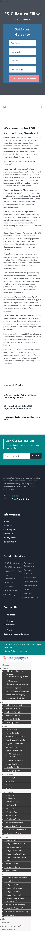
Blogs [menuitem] (4, 919)
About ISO (9, 582)
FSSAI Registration (13, 567)
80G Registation (31, 581)
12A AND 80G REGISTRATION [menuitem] (15, 736)
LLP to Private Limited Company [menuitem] (17, 911)
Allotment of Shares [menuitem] (13, 867)
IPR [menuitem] (3, 702)
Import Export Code (13, 571)
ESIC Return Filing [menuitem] (12, 805)
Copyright (28, 589)
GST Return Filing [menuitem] (11, 812)
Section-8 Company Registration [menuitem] (17, 691)
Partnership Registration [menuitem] (14, 688)
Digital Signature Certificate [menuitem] (15, 740)
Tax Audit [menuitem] (12, 756)
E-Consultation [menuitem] (7, 774)
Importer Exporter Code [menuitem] (14, 750)
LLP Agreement (31, 597)
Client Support (9, 529)
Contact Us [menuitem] (6, 923)
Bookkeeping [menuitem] (10, 798)
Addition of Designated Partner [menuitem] (16, 877)
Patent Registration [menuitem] (12, 722)
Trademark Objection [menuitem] (13, 708)
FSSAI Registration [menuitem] (8, 929)
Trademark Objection (29, 571)
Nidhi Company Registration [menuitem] (15, 698)
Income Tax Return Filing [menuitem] (14, 822)
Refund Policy (9, 542)
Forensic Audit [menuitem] (10, 809)
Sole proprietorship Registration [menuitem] (17, 684)
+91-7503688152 (9, 624)
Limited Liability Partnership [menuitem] (15, 904)
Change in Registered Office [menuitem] (15, 843)
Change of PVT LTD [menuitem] (12, 840)
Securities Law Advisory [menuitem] (14, 833)
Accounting (10, 594)
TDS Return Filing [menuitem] (11, 815)
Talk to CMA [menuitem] (10, 781)
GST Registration (12, 563)
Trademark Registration (29, 564)
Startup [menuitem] (5, 668)
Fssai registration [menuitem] (11, 747)
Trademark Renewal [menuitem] (13, 715)
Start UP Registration (10, 576)
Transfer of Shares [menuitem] (12, 863)
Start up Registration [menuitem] (13, 733)
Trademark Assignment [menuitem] (14, 705)
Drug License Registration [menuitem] (14, 743)
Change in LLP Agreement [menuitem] (15, 888)
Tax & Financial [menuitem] (7, 792)
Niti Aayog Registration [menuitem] (13, 770)
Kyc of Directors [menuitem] (11, 870)
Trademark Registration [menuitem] (14, 712)
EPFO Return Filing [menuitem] (12, 802)
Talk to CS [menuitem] (9, 788)
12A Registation (30, 585)
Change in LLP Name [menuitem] (13, 891)
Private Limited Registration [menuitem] (18, 676)
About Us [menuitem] (5, 665)
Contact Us (8, 534)
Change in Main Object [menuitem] (13, 895)
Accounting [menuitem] (10, 795)
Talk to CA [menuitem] (9, 784)
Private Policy (22, 651)
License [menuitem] (5, 727)
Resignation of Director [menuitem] (14, 847)
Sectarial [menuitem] (5, 837)
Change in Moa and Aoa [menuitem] (14, 850)
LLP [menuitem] (3, 875)
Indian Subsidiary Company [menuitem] (15, 695)
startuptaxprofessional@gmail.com (16, 634)
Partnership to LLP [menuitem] (12, 915)
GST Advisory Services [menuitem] (13, 819)
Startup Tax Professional (22, 644)
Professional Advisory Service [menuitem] (16, 829)
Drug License (30, 577)
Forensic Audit (11, 590)
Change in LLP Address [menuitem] (13, 884)
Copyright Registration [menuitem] (13, 719)
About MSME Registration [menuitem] (14, 761)
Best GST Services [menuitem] (12, 729)
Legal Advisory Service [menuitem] (13, 826)
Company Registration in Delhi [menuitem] (12, 926)
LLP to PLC (29, 593)
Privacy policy (9, 538)
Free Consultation (20, 499)
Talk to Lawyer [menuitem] (11, 777)
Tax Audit (9, 586)
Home (16, 19)
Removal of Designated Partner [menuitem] (16, 908)
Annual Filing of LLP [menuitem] (12, 881)
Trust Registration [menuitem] (12, 681)
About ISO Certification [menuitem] (14, 754)
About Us (7, 525)
